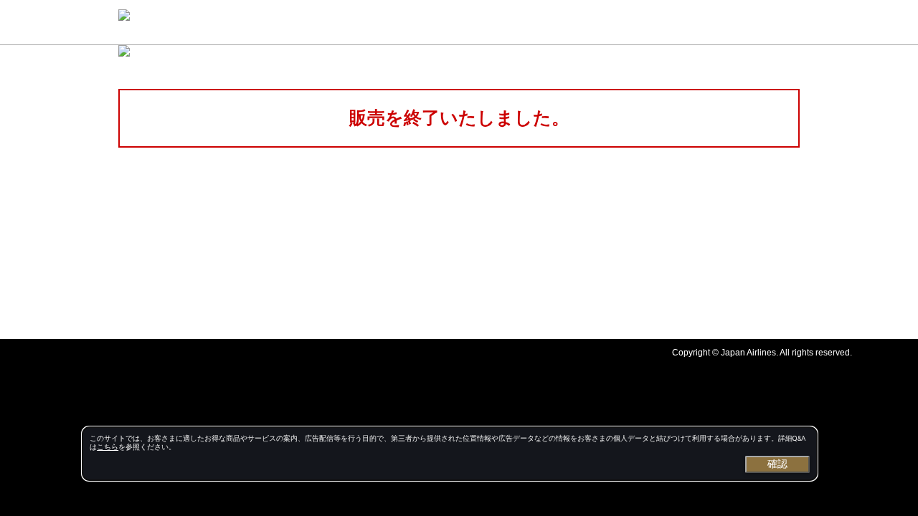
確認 (777, 463)
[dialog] (449, 453)
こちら (107, 447)
